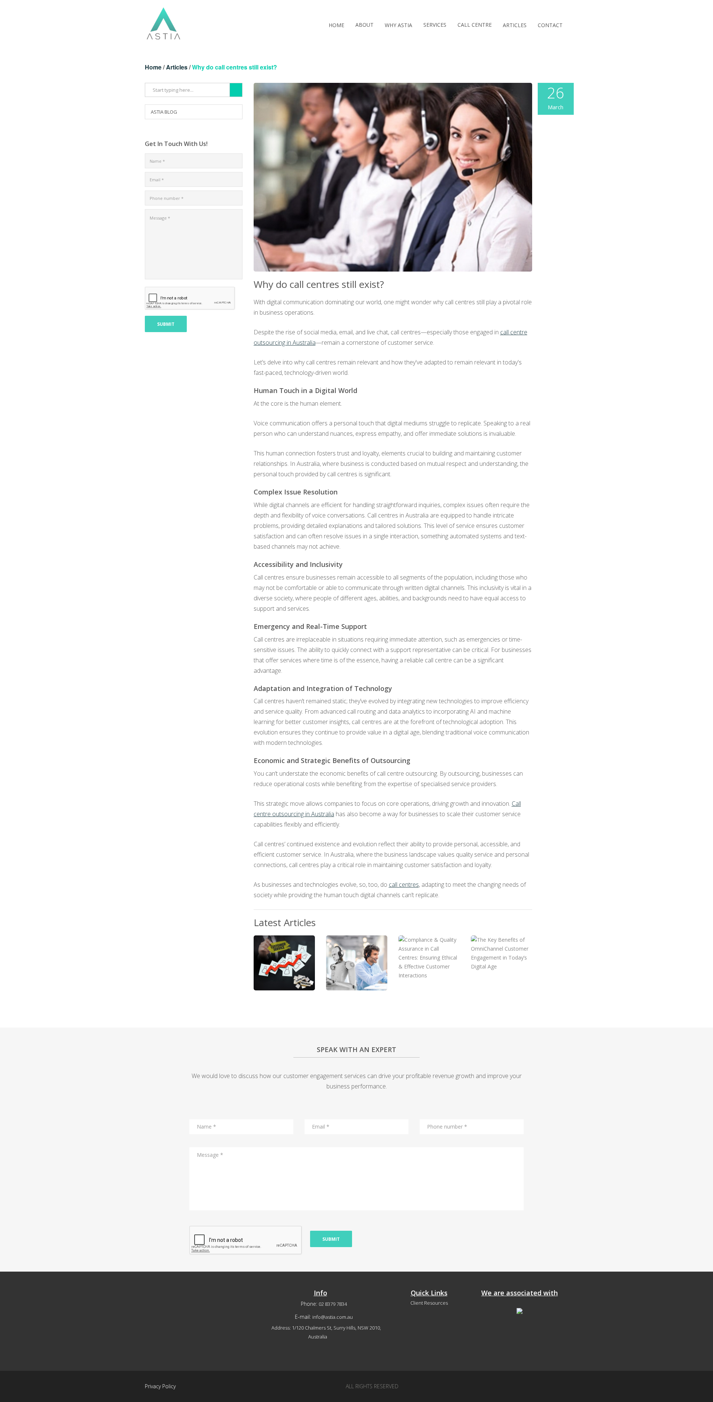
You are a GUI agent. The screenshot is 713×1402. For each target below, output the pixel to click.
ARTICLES (515, 25)
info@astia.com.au (332, 1317)
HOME (336, 25)
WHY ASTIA (398, 25)
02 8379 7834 (333, 1304)
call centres (404, 884)
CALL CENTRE (475, 24)
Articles (177, 67)
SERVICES (434, 24)
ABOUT (364, 24)
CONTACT (550, 25)
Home (153, 67)
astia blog (164, 111)
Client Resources (429, 1302)
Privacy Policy (160, 1386)
